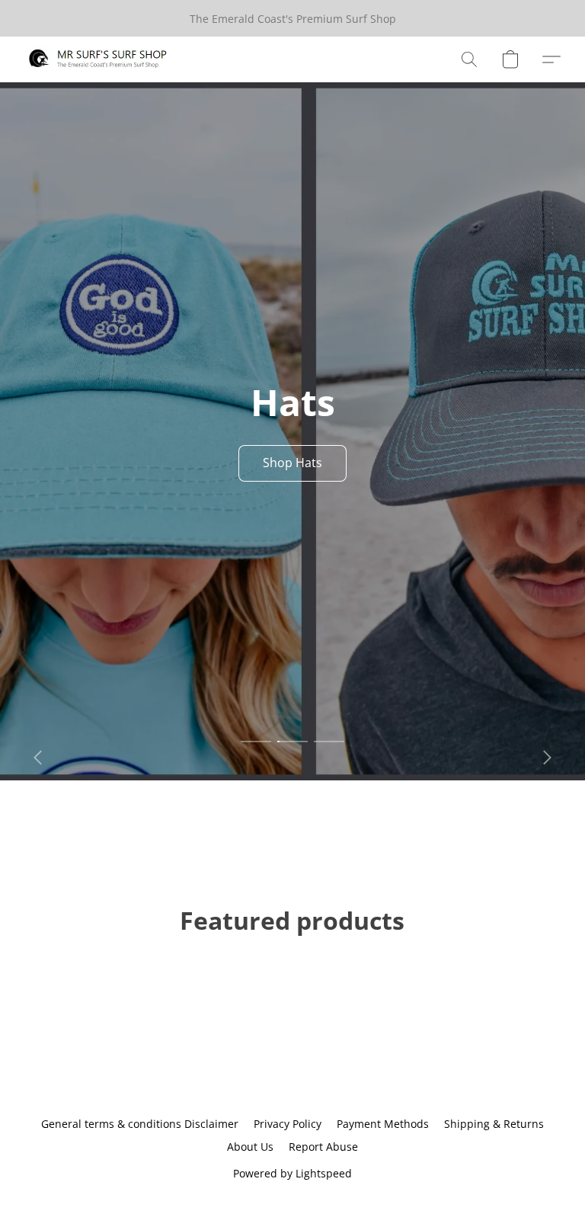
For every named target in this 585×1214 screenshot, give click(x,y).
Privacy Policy (287, 1123)
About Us (250, 1146)
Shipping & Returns (494, 1123)
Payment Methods (383, 1123)
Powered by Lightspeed (292, 1173)
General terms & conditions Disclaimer (139, 1123)
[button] (97, 59)
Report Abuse (323, 1146)
